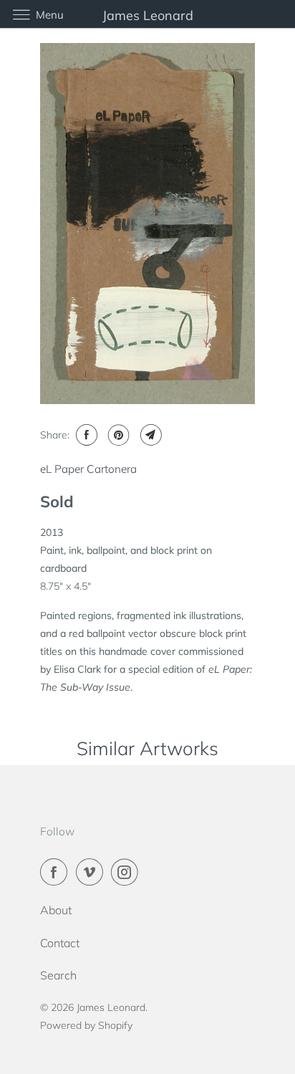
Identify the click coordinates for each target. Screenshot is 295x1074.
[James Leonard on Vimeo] (92, 872)
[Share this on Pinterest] (117, 435)
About (56, 910)
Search (58, 975)
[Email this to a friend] (149, 435)
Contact (59, 943)
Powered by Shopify (86, 1025)
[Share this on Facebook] (84, 435)
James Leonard (111, 1007)
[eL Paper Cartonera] (147, 223)
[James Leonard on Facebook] (56, 872)
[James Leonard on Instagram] (127, 872)
